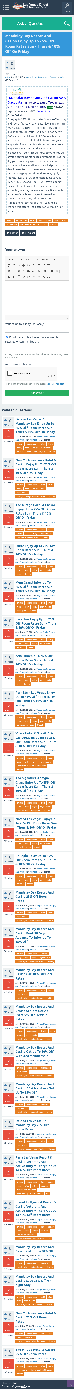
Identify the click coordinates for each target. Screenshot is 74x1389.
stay (50, 1297)
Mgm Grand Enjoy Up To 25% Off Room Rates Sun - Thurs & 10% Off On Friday (35, 587)
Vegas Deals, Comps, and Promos (41, 77)
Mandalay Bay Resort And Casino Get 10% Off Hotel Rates (34, 974)
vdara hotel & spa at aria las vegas (31, 766)
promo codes (21, 220)
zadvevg (50, 961)
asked (7, 77)
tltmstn (50, 921)
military (51, 1182)
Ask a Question (31, 23)
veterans (44, 1186)
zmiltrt (49, 998)
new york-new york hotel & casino (31, 496)
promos (10, 220)
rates (32, 220)
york (42, 489)
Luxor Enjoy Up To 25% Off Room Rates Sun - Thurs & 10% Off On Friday (35, 550)
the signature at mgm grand (28, 811)
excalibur (21, 647)
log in (50, 384)
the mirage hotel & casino (27, 537)
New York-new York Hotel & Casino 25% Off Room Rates (35, 1317)
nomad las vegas (24, 847)
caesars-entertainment (26, 1190)
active (35, 1186)
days (27, 957)
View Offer (43, 111)
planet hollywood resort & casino (30, 1238)
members (44, 1104)
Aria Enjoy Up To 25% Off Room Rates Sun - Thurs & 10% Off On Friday (34, 660)
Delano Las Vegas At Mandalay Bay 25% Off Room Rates (32, 1125)
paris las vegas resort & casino (30, 1194)
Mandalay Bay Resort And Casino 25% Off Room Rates (34, 897)
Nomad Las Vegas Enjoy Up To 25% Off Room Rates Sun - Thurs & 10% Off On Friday (36, 823)
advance (44, 954)
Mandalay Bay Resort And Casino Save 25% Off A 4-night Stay (34, 1281)
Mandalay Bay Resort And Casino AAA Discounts (36, 100)
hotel (50, 990)
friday (48, 220)
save (19, 1301)
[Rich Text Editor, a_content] (37, 298)
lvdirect (33, 440)
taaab (49, 1112)
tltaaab (53, 224)
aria (18, 684)
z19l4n (49, 1305)
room (56, 220)
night (43, 1297)
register (60, 384)
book (34, 957)
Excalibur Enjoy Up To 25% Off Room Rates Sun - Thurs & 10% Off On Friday (35, 623)
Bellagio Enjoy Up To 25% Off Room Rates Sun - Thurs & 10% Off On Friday (35, 860)
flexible (44, 1031)
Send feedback (10, 1383)
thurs (40, 220)
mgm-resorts (12, 224)
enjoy (64, 220)
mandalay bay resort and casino (33, 224)
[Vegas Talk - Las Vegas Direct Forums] (30, 6)
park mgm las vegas (25, 725)
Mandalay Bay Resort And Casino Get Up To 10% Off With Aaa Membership (34, 1052)
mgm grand (21, 611)
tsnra (49, 1039)
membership (46, 1068)
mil (47, 1194)
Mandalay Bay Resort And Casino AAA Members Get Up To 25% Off (34, 1088)
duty (42, 1182)
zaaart (49, 1076)
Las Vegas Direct (22, 1386)
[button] (15, 259)
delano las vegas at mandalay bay (31, 452)
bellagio (20, 884)
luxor (19, 574)
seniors (20, 1035)
